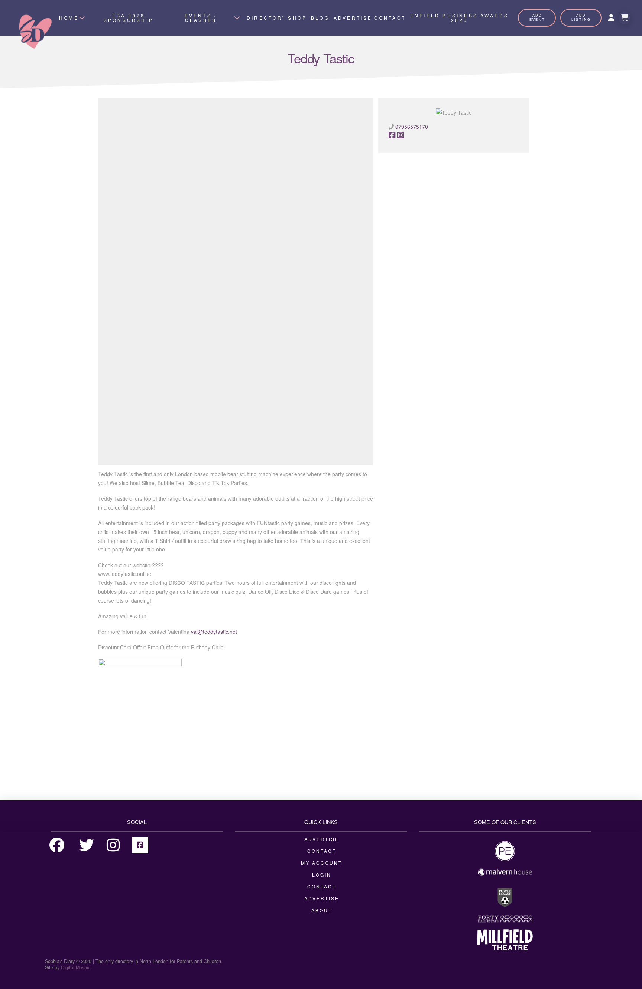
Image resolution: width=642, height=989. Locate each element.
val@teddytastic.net (214, 631)
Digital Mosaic (75, 967)
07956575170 (411, 126)
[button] (624, 17)
